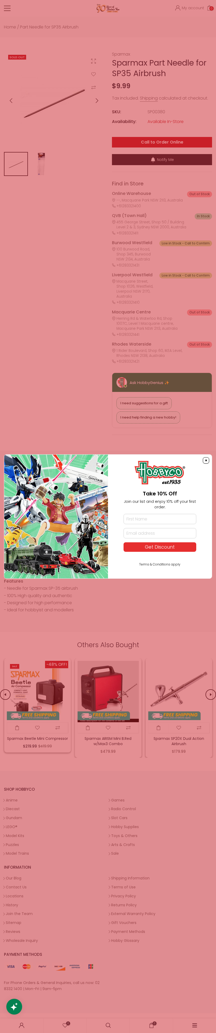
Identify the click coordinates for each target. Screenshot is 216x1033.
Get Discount (160, 547)
